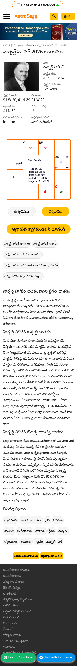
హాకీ (60, 541)
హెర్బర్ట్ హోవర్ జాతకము (17, 243)
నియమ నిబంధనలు (15, 641)
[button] (5, 31)
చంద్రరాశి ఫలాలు (13, 582)
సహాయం (9, 647)
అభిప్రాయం (10, 605)
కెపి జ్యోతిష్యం (12, 588)
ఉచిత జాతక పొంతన (16, 570)
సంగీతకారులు (24, 531)
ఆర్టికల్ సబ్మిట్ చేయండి (17, 611)
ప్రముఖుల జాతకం (21, 45)
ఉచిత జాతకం (12, 576)
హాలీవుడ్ (58, 520)
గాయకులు (26, 541)
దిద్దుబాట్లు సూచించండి (51, 555)
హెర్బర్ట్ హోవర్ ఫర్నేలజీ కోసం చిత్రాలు (23, 276)
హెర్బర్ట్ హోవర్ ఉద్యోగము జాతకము (22, 254)
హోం (5, 45)
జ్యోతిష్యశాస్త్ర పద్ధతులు (17, 599)
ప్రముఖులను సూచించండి (26, 555)
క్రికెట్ (47, 520)
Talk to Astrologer (20, 657)
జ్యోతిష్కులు (10, 541)
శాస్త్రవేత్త (39, 541)
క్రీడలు (52, 531)
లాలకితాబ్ (9, 593)
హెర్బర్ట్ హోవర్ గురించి (44, 243)
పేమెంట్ (8, 629)
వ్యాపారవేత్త (10, 520)
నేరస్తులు (63, 531)
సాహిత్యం (40, 531)
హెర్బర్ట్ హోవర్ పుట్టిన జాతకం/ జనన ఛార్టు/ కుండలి (31, 265)
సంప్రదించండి (11, 617)
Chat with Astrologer (36, 5)
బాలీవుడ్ (9, 531)
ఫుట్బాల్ (50, 541)
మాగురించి (10, 623)
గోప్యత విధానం (12, 635)
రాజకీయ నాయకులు (31, 520)
